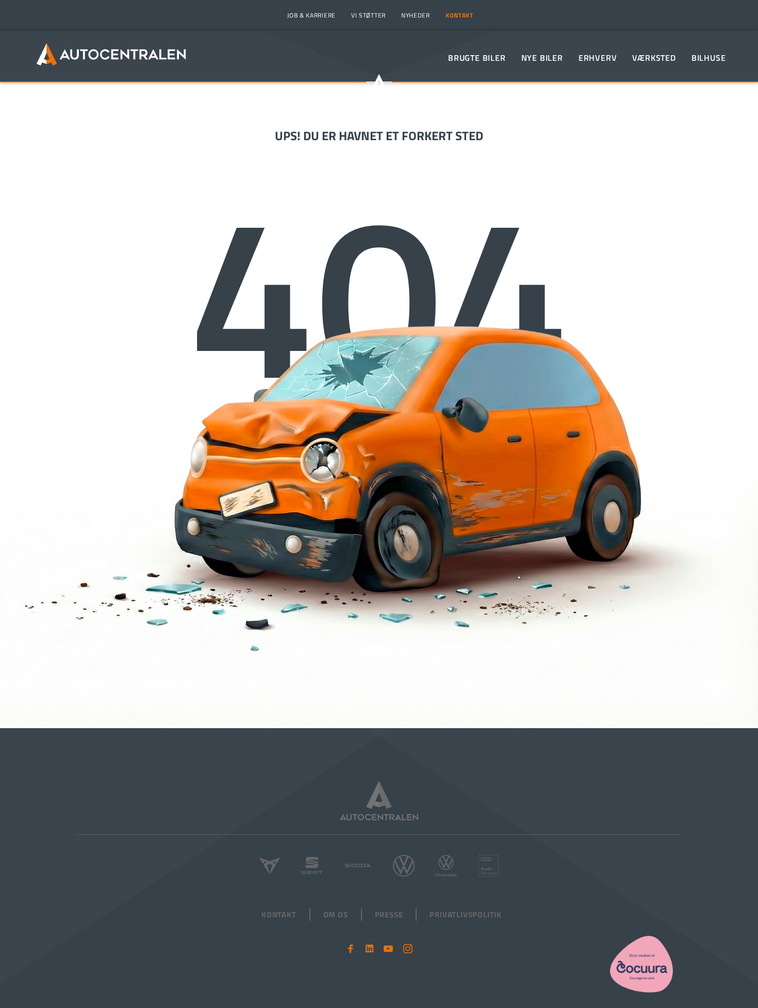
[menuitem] (310, 15)
